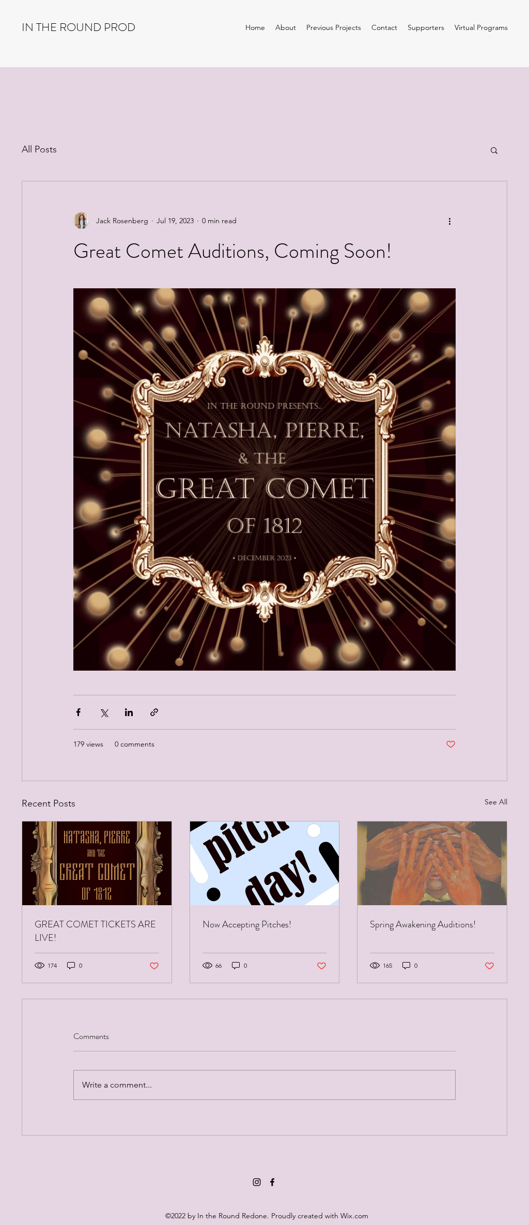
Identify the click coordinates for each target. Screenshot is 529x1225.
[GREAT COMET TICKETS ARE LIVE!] (97, 863)
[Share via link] (154, 712)
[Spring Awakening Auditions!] (432, 863)
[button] (494, 150)
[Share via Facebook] (78, 712)
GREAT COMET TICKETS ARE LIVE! (95, 931)
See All (496, 802)
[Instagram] (257, 1182)
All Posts (39, 149)
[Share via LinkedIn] (129, 712)
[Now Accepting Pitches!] (264, 863)
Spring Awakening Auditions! (423, 924)
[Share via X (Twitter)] (103, 712)
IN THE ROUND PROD (78, 27)
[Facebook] (272, 1182)
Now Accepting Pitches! (247, 924)
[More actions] (449, 220)
